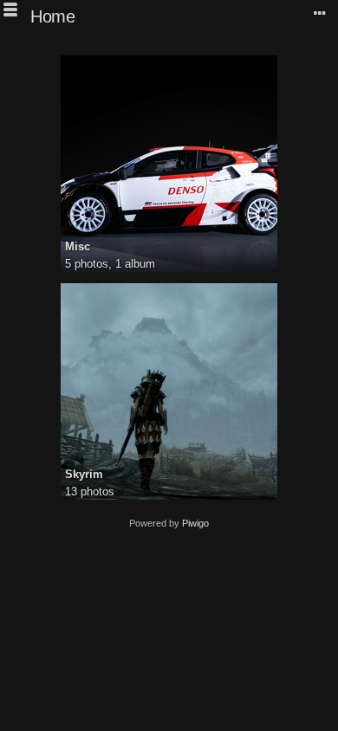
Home (52, 16)
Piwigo (195, 523)
